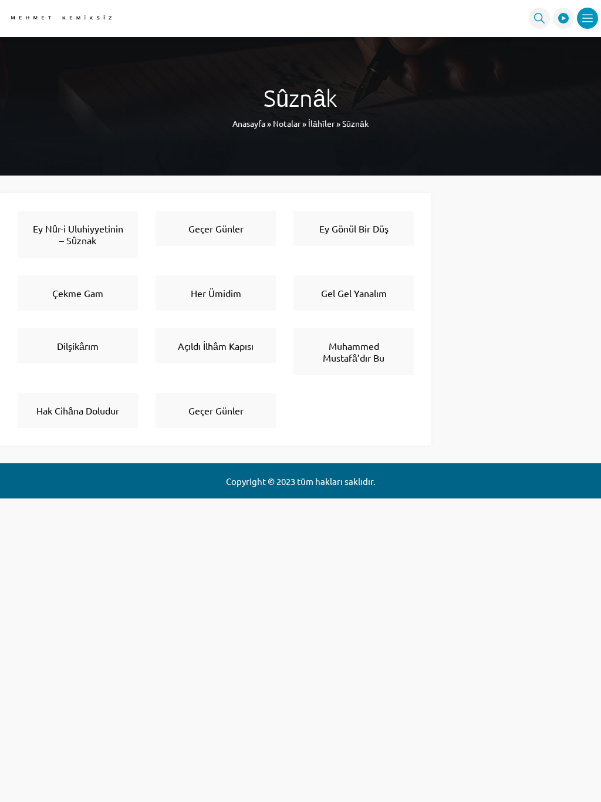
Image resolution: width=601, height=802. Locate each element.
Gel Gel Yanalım (354, 293)
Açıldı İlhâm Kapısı (216, 346)
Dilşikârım (78, 346)
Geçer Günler (216, 228)
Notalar (286, 123)
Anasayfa (248, 123)
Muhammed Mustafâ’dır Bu (353, 351)
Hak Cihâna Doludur (77, 410)
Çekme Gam (77, 293)
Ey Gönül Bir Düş (354, 228)
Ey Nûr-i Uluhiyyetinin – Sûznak (78, 234)
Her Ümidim (216, 293)
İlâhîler (321, 123)
